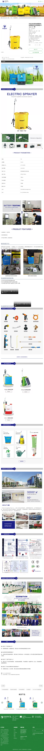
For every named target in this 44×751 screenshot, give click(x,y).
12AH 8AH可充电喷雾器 (37, 689)
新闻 (14, 735)
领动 (30, 749)
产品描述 (3, 61)
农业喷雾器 (28, 689)
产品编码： (4, 58)
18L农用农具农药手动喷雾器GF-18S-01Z (22, 709)
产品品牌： (23, 57)
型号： (3, 57)
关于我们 (15, 732)
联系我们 (15, 738)
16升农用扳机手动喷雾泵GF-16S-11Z (34, 709)
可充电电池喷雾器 (5, 689)
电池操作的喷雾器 (13, 689)
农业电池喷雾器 (21, 689)
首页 (14, 729)
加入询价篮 (35, 52)
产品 (14, 731)
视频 (14, 733)
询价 (35, 49)
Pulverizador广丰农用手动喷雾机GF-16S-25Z (9, 709)
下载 (14, 736)
